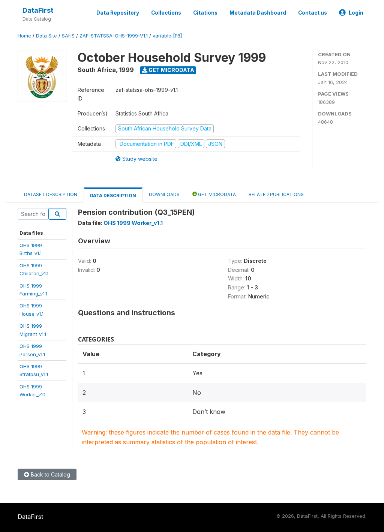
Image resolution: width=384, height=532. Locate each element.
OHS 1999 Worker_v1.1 (133, 223)
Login (356, 13)
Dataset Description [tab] (50, 194)
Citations (205, 13)
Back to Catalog (49, 474)
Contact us (312, 13)
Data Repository (117, 13)
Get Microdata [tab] (216, 194)
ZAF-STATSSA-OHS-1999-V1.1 (114, 36)
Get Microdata (170, 70)
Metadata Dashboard (258, 13)
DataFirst (37, 10)
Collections (166, 13)
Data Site (46, 36)
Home (24, 36)
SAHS (68, 36)
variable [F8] (167, 36)
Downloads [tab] (164, 194)
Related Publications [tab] (276, 194)
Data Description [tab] (113, 195)
